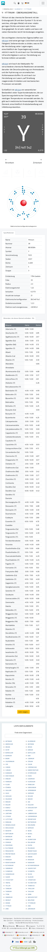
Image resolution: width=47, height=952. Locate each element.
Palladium (31, 842)
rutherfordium (33, 865)
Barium (30, 750)
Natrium (30, 828)
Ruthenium (9, 865)
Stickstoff (9, 880)
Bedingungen (8, 918)
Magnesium (31, 819)
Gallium (8, 790)
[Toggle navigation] (43, 3)
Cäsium (30, 761)
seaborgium (9, 874)
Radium (8, 857)
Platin (29, 845)
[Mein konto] (18, 3)
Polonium (31, 848)
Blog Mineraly (9, 926)
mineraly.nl (36, 935)
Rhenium (8, 859)
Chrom (7, 767)
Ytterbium (31, 903)
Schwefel (31, 871)
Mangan (8, 822)
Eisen (29, 776)
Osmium (8, 842)
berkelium (9, 753)
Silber (7, 877)
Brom (7, 758)
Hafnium (30, 793)
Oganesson (31, 839)
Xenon (7, 903)
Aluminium (31, 741)
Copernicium (32, 767)
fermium (8, 781)
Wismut (8, 900)
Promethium (32, 851)
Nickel (29, 833)
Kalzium (30, 805)
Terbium (8, 888)
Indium (30, 799)
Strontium (31, 880)
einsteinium (9, 776)
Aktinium (8, 741)
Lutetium (8, 819)
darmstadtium (32, 770)
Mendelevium (10, 825)
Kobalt (7, 807)
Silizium (30, 877)
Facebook (21, 926)
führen (8, 787)
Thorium (8, 891)
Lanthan (8, 813)
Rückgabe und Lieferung (22, 920)
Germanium (31, 790)
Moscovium (9, 828)
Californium (9, 761)
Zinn (7, 909)
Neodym (8, 831)
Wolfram (30, 900)
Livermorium (32, 816)
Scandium (8, 871)
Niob (29, 836)
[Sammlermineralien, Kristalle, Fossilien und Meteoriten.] (3, 3)
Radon (29, 857)
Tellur (7, 885)
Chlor (29, 764)
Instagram (31, 926)
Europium (31, 779)
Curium (8, 770)
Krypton (8, 810)
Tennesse (31, 885)
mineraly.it (10, 935)
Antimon (30, 744)
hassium (8, 796)
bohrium (8, 755)
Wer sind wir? (8, 920)
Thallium (30, 888)
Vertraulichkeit (38, 918)
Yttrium (8, 906)
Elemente (18, 9)
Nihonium (8, 836)
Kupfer (30, 810)
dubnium (8, 773)
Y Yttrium (27, 9)
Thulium (30, 891)
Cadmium (30, 758)
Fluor (7, 784)
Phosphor (8, 845)
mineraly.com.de (38, 932)
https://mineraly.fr (38, 928)
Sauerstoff (31, 868)
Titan (7, 894)
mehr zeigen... (23, 712)
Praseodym (9, 851)
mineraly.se (29, 938)
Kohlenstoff (32, 807)
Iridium (7, 802)
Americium (9, 744)
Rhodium (30, 859)
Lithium (8, 816)
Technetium (31, 883)
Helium (30, 796)
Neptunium (9, 833)
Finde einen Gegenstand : (23, 733)
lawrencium (32, 813)
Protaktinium (10, 854)
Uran (29, 894)
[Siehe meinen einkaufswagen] (22, 3)
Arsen (29, 747)
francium (30, 784)
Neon (29, 831)
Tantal (7, 883)
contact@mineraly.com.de (18, 928)
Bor (28, 755)
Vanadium (8, 897)
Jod (28, 802)
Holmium (8, 799)
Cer (6, 764)
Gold (7, 793)
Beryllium (31, 753)
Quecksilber (32, 854)
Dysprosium (31, 773)
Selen (29, 874)
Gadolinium (31, 787)
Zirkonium (31, 909)
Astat (7, 750)
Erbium (8, 779)
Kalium (7, 805)
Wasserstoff (32, 897)
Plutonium (9, 848)
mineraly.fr (9, 932)
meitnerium (31, 822)
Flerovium (31, 781)
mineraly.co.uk (22, 932)
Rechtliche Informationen (22, 918)
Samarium (9, 868)
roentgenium (10, 862)
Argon (7, 747)
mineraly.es (23, 935)
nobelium (8, 839)
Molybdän (31, 825)
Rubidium (30, 862)
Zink (29, 906)
